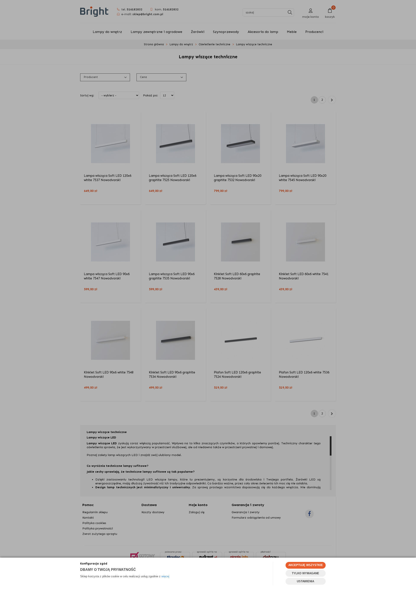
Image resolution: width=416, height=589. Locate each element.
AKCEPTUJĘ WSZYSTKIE (305, 565)
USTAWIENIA (305, 581)
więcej (165, 576)
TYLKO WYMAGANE (305, 573)
